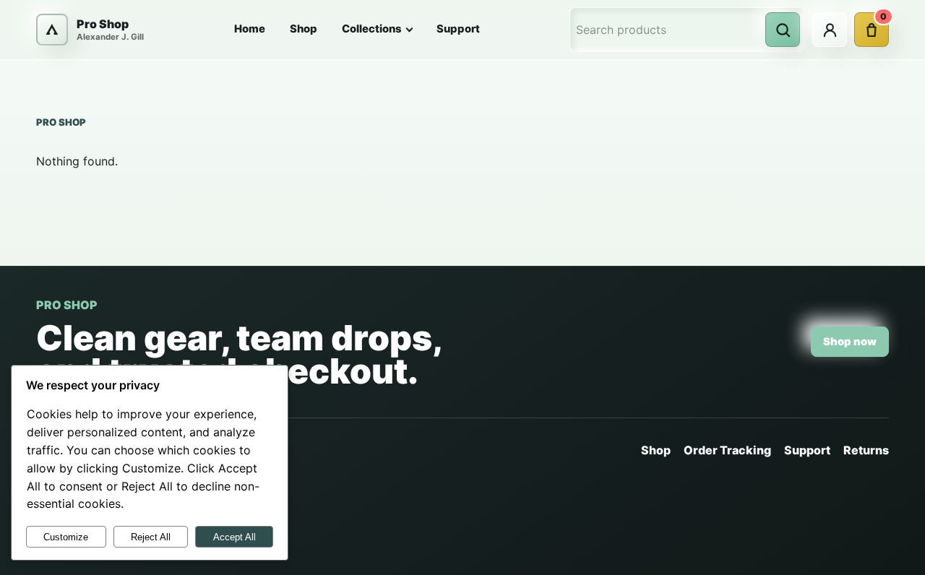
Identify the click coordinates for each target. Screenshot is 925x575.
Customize (65, 537)
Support (458, 28)
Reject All (151, 537)
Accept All (234, 537)
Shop (303, 28)
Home (249, 28)
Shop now (850, 341)
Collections (372, 28)
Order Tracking (727, 450)
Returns (866, 450)
